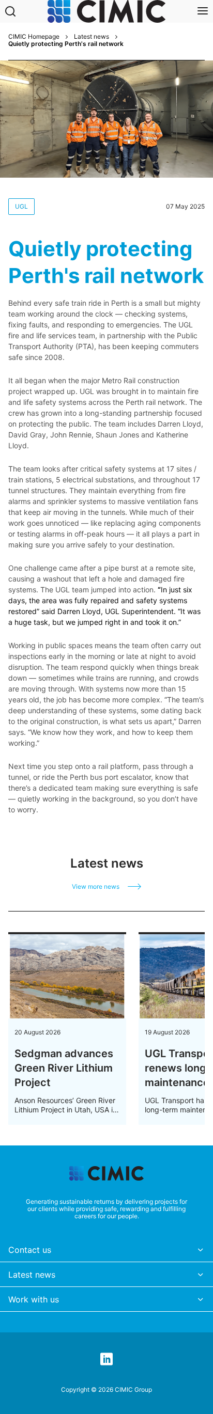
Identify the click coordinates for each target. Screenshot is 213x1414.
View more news (95, 886)
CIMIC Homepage (33, 36)
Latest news (91, 36)
